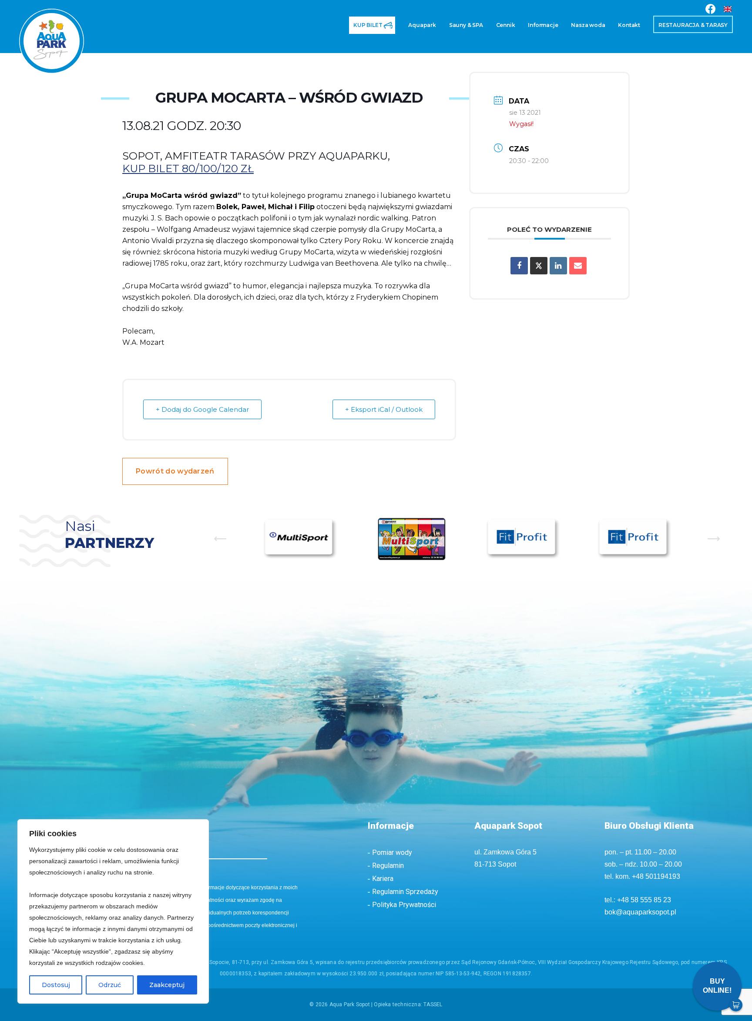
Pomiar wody (392, 852)
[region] (113, 911)
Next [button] (714, 539)
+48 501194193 (656, 876)
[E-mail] (578, 265)
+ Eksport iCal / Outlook (384, 409)
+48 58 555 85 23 (644, 900)
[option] (300, 538)
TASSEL (432, 1004)
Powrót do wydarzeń (175, 471)
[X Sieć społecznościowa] (538, 265)
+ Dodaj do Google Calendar (202, 409)
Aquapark (325, 30)
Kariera (382, 878)
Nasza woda (545, 30)
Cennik (436, 30)
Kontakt (599, 30)
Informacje (485, 30)
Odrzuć (109, 985)
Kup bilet (251, 31)
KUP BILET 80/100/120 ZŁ (188, 168)
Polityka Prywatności (404, 905)
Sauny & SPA (383, 30)
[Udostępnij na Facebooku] (519, 265)
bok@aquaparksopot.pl (640, 912)
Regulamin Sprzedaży (405, 892)
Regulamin (388, 865)
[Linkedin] (558, 265)
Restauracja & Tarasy (680, 31)
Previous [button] (220, 539)
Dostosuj (56, 985)
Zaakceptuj (167, 985)
